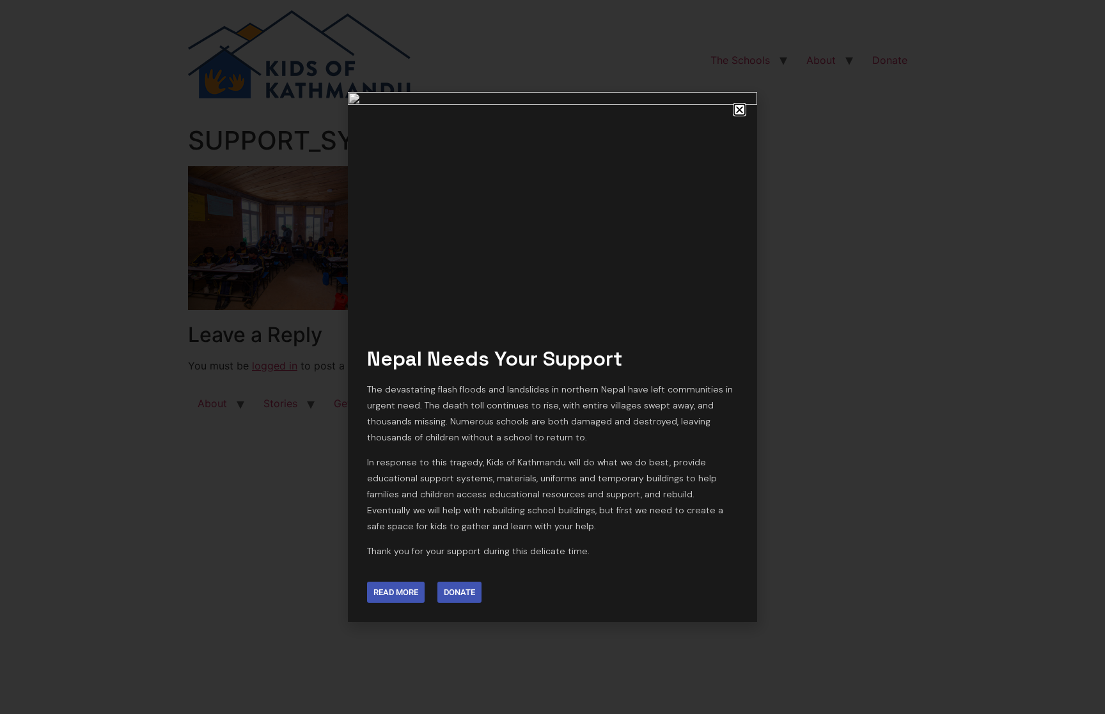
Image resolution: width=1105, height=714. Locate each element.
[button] (739, 109)
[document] (552, 357)
